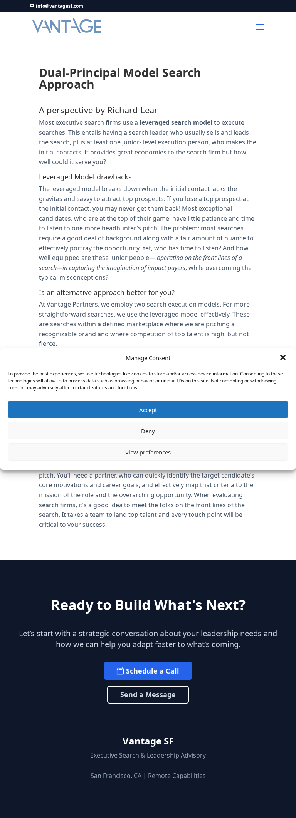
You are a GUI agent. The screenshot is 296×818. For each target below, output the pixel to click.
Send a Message (148, 694)
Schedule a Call (152, 671)
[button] (283, 358)
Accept (148, 410)
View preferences (148, 452)
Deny (148, 431)
